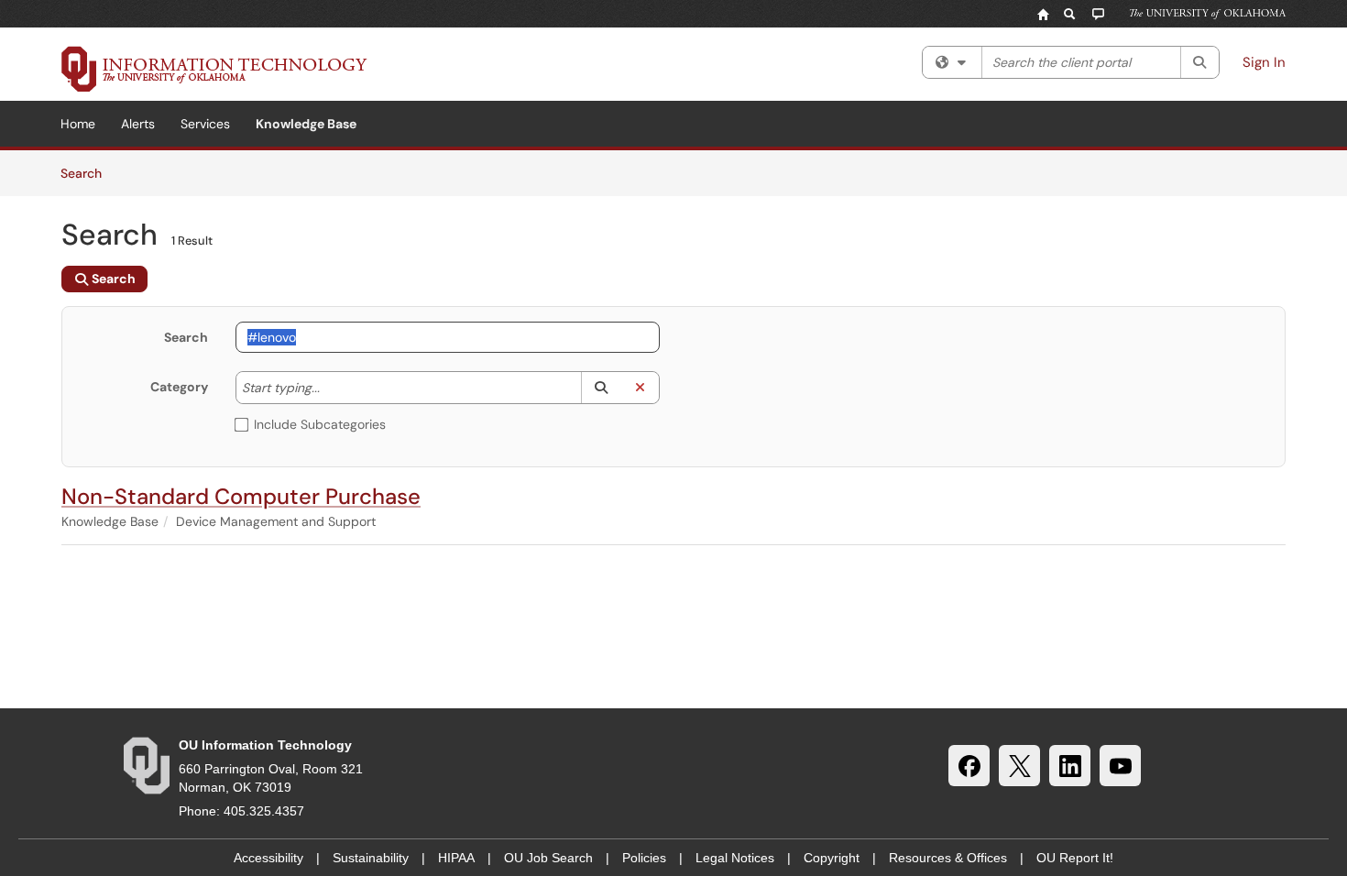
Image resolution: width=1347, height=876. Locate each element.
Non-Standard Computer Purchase (241, 496)
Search (87, 172)
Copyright (832, 857)
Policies (644, 857)
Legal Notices (734, 857)
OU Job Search (548, 857)
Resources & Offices (948, 857)
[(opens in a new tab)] (214, 69)
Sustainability (371, 857)
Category (179, 386)
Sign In (1264, 62)
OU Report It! (1074, 857)
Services (205, 123)
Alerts (138, 123)
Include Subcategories (320, 424)
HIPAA (456, 857)
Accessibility (268, 857)
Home (77, 123)
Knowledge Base (306, 123)
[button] (600, 387)
